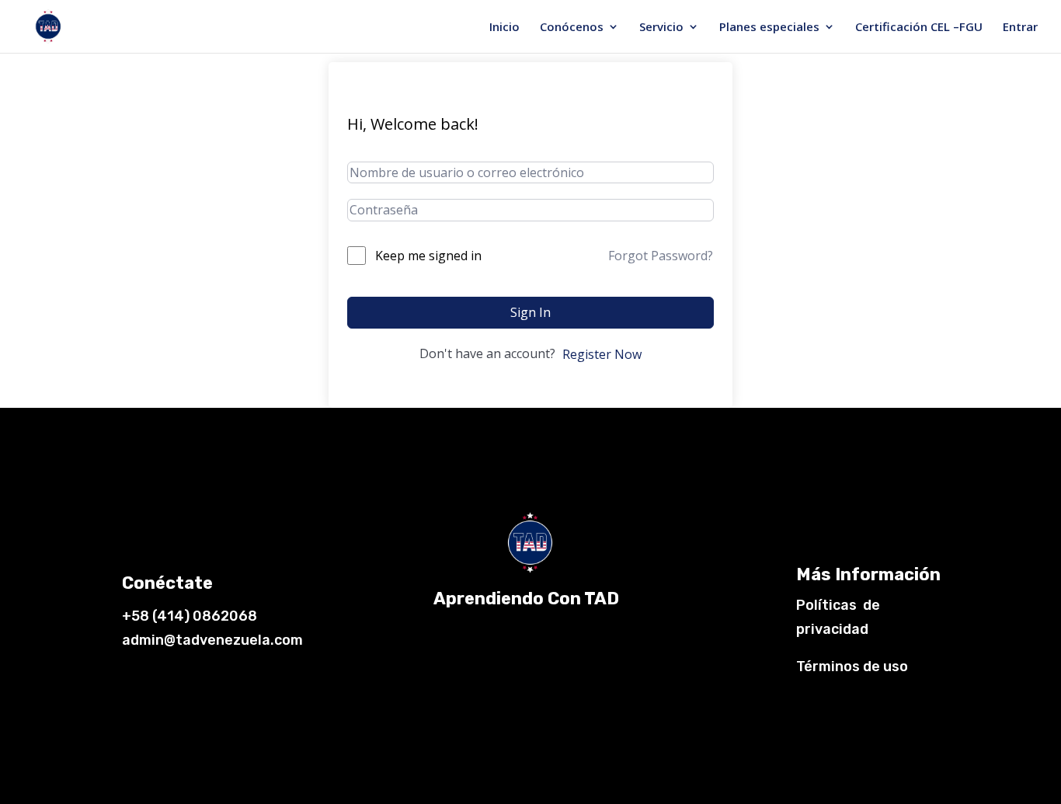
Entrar (1020, 27)
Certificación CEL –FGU (919, 27)
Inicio (504, 27)
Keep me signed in (428, 255)
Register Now (602, 354)
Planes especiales (769, 27)
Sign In (530, 312)
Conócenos (572, 27)
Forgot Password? (660, 255)
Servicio (661, 27)
